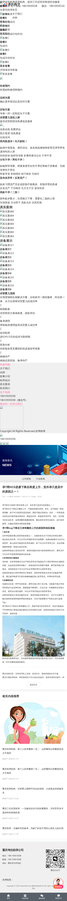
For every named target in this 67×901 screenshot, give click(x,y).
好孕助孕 (7, 14)
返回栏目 (33, 684)
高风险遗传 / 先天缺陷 (12, 141)
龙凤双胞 (37, 202)
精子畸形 (26, 173)
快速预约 (5, 85)
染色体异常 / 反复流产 (12, 177)
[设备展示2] (7, 253)
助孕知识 (5, 25)
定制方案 (5, 109)
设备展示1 (5, 249)
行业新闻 (40, 478)
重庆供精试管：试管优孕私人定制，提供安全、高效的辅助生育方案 (30, 673)
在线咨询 (5, 137)
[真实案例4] (7, 215)
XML (33, 888)
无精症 (35, 173)
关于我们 (17, 13)
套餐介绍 (5, 21)
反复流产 (5, 188)
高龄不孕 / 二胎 (9, 192)
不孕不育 (47, 155)
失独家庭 (5, 202)
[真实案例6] (7, 211)
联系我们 (5, 33)
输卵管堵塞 (17, 155)
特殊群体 (5, 155)
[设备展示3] (7, 261)
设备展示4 (5, 273)
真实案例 (5, 29)
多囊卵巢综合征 (32, 155)
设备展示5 (5, 281)
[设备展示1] (7, 245)
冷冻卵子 (16, 202)
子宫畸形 (16, 188)
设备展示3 (5, 265)
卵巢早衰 (5, 173)
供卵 (14, 17)
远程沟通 (5, 97)
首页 (14, 9)
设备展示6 (5, 289)
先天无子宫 (27, 188)
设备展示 (6, 240)
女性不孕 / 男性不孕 (11, 159)
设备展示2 (5, 257)
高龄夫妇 (26, 202)
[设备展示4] (7, 269)
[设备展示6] (7, 285)
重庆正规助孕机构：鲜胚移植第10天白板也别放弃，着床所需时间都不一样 (33, 677)
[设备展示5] (7, 277)
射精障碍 (16, 173)
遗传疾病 (39, 188)
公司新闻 (26, 478)
